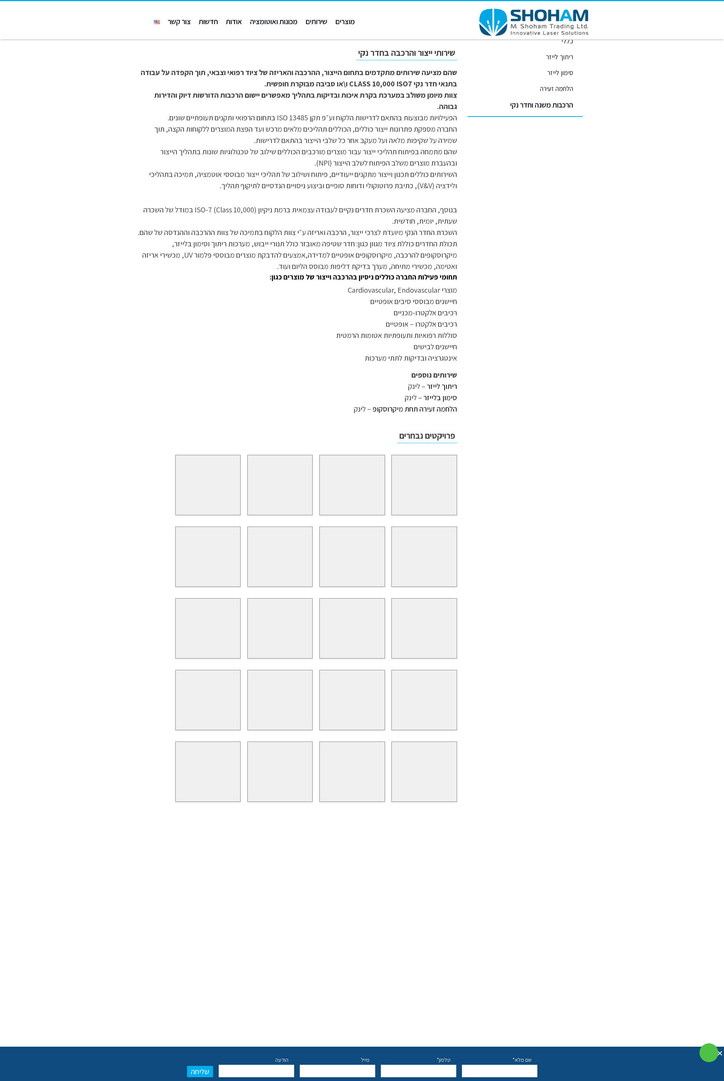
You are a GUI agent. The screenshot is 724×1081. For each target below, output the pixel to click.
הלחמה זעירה (556, 88)
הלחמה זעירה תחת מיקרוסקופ (415, 409)
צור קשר (179, 21)
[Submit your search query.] (553, 879)
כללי (567, 41)
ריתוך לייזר (559, 56)
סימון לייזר (560, 72)
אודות (234, 21)
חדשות (208, 21)
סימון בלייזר (440, 397)
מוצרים (345, 21)
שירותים (316, 21)
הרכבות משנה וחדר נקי (541, 105)
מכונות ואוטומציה (274, 21)
